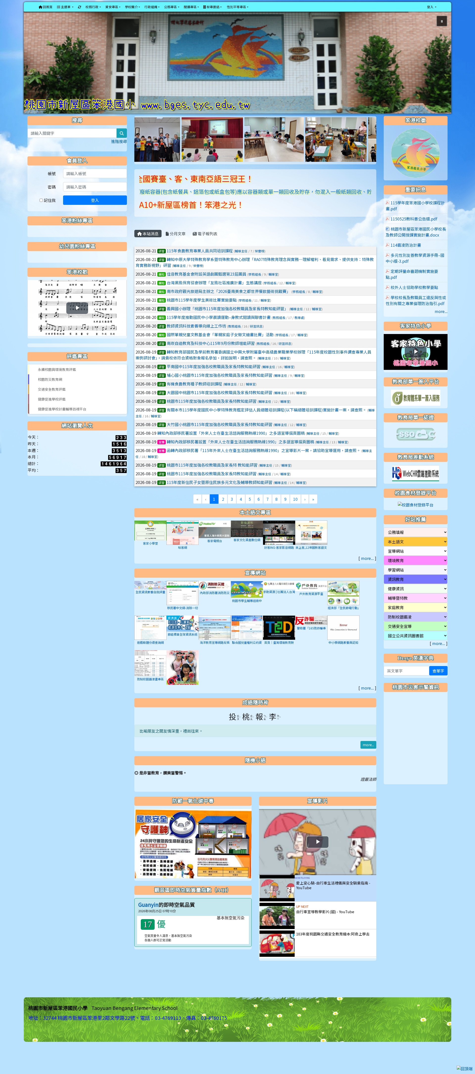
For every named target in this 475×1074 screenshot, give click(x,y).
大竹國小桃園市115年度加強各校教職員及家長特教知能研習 (219, 434)
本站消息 (150, 243)
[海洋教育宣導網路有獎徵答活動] (215, 637)
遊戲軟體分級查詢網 (150, 652)
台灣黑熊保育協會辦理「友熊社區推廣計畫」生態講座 (214, 292)
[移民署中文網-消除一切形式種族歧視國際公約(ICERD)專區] (182, 602)
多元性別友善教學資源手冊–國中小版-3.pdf (415, 268)
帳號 (52, 183)
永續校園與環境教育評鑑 (57, 379)
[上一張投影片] (36, 68)
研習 (162, 261)
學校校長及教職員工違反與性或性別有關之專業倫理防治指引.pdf (416, 310)
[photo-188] (161, 148)
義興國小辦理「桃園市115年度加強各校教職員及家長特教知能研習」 (227, 318)
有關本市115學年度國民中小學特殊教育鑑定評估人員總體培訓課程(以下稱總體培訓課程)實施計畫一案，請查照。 (266, 419)
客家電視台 (214, 550)
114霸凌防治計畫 (406, 255)
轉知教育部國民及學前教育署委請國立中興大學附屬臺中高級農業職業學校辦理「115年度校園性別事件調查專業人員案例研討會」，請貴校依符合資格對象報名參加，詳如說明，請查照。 (253, 364)
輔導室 (273, 284)
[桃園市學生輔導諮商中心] (247, 598)
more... (367, 568)
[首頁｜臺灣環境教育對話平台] (279, 637)
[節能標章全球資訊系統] (182, 633)
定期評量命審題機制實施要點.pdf (412, 284)
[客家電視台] (215, 538)
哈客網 (182, 557)
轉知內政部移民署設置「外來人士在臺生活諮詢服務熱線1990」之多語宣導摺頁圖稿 (231, 443)
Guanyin (148, 914)
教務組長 (279, 327)
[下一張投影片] (439, 68)
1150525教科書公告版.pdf (414, 228)
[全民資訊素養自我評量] (150, 594)
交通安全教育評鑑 (52, 398)
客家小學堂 (150, 553)
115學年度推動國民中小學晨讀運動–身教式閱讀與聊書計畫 (219, 327)
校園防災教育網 (50, 388)
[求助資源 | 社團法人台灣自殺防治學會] (279, 594)
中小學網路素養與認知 (343, 652)
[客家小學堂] (150, 540)
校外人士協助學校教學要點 (414, 297)
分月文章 (177, 243)
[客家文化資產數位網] (247, 538)
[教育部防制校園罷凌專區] (182, 678)
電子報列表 (207, 243)
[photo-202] (333, 148)
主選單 (65, 6)
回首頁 (47, 6)
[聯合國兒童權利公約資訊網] (247, 637)
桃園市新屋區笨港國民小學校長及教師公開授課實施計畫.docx (416, 241)
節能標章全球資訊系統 (182, 644)
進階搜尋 (119, 151)
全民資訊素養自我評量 (150, 601)
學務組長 (254, 284)
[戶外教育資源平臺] (311, 595)
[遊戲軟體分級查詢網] (150, 637)
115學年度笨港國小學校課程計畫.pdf (415, 215)
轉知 (162, 284)
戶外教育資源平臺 (311, 603)
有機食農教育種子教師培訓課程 (194, 393)
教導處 (299, 327)
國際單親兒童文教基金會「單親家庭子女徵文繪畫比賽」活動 (220, 344)
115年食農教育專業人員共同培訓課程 (200, 260)
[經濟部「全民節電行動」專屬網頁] (343, 602)
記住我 (49, 210)
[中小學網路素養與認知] (343, 637)
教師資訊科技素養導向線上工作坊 (196, 335)
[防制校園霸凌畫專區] (150, 672)
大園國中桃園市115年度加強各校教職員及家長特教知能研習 (219, 402)
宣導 (162, 452)
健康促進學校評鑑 (52, 408)
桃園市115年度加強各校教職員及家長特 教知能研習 (212, 474)
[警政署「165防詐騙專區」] (311, 629)
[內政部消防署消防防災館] (215, 594)
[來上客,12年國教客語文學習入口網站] (311, 542)
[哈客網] (182, 542)
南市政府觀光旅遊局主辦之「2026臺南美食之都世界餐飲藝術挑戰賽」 (228, 301)
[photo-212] (223, 148)
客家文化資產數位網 (247, 549)
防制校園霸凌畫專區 (150, 689)
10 (295, 509)
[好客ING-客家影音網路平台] (279, 542)
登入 (95, 210)
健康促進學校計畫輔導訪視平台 (62, 418)
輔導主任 (241, 260)
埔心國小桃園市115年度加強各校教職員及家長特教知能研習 (219, 385)
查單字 (438, 680)
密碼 (52, 196)
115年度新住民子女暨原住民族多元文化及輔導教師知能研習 (219, 492)
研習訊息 (256, 336)
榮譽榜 (259, 260)
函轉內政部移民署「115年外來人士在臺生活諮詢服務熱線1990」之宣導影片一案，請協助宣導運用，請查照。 (263, 460)
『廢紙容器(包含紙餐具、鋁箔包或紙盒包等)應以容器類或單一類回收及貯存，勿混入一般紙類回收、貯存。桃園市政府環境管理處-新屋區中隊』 (239, 201)
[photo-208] (285, 148)
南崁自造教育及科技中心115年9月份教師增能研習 (211, 353)
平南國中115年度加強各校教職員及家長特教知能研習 (214, 376)
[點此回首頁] (237, 67)
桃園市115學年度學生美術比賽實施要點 (202, 309)
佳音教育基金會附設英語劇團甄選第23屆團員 (206, 283)
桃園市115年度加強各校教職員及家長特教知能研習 (212, 411)
